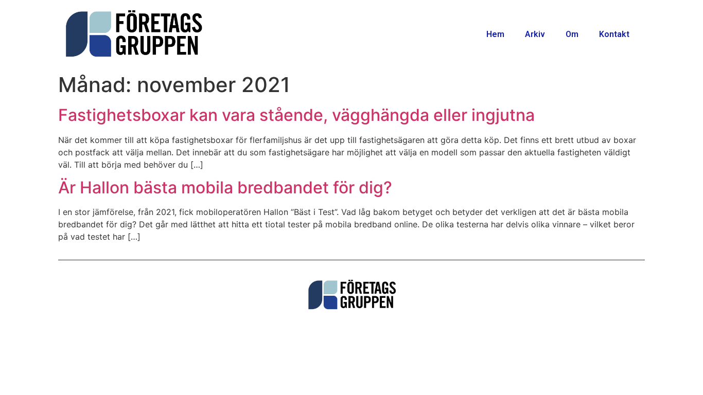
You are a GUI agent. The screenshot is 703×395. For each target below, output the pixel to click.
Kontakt (614, 34)
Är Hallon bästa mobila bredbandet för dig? (225, 187)
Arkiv (535, 34)
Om (572, 34)
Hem (495, 34)
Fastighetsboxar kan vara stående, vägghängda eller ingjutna (296, 115)
